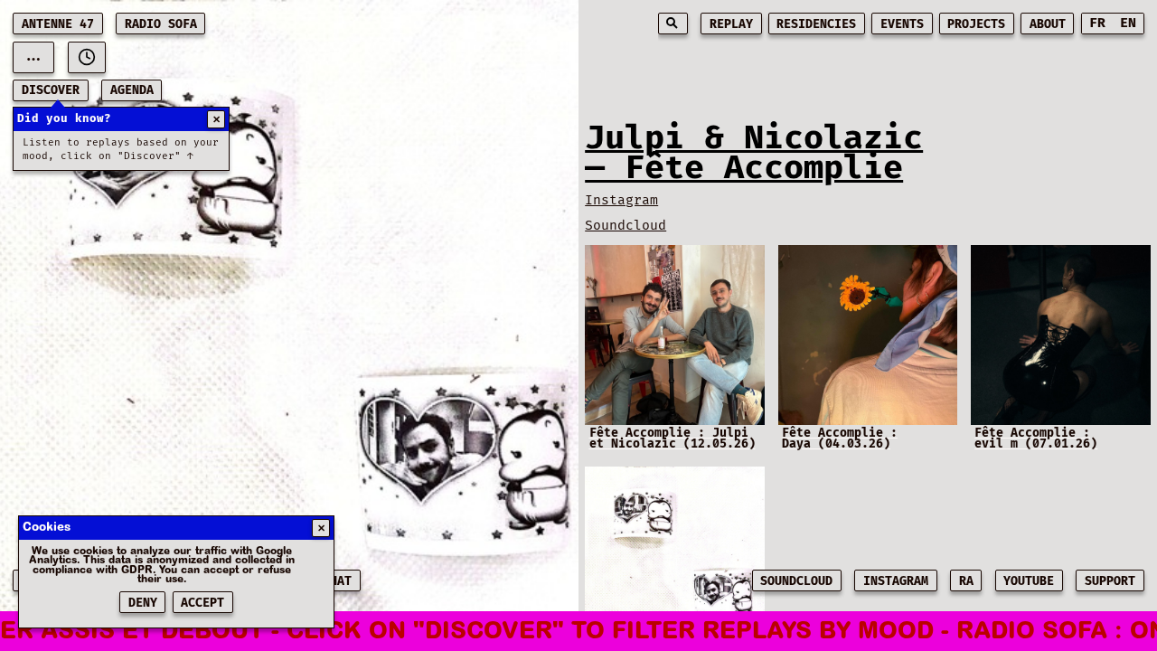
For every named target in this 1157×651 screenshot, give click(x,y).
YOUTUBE (1028, 581)
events (902, 24)
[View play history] (87, 57)
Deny (142, 603)
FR (1097, 23)
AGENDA (132, 90)
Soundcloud (625, 225)
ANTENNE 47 (58, 24)
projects (976, 24)
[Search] (673, 23)
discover (51, 90)
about (1048, 24)
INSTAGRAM (895, 581)
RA (966, 581)
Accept (202, 603)
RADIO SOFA (161, 24)
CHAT (337, 581)
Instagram (621, 200)
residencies (816, 24)
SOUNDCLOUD (796, 581)
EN (1128, 23)
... (33, 57)
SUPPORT (1110, 581)
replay (731, 24)
